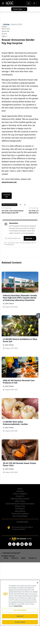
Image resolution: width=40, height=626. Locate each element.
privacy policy (10, 244)
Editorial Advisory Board (20, 498)
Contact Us (20, 496)
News (23, 558)
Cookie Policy (18, 606)
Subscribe (28, 238)
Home (6, 558)
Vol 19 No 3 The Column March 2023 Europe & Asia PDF (12, 212)
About (20, 489)
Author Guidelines (20, 494)
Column (4, 27)
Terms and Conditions (20, 513)
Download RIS (6, 196)
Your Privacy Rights (20, 516)
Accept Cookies (20, 622)
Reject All (20, 616)
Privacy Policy (20, 506)
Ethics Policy (20, 501)
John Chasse (9, 303)
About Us (14, 558)
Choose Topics (18, 9)
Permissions (20, 508)
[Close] (37, 582)
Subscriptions (20, 511)
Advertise (20, 491)
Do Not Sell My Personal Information (20, 503)
